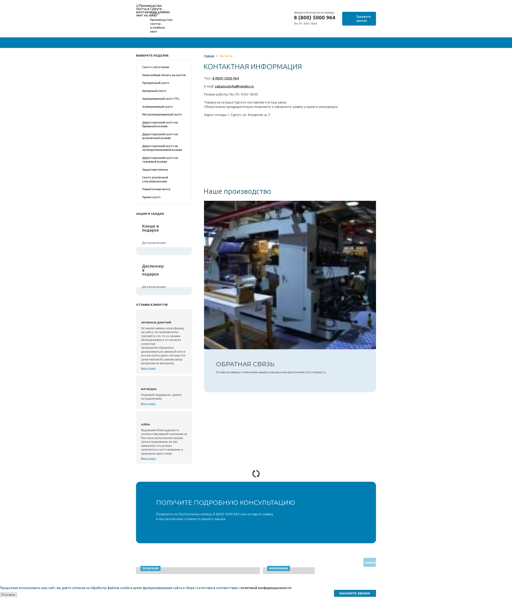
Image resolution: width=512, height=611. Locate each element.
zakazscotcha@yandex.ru (234, 86)
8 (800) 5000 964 (314, 17)
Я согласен (8, 594)
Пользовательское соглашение (347, 609)
